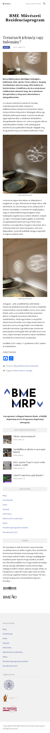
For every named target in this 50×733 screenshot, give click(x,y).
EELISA (44, 550)
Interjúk (6, 509)
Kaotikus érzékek (36, 559)
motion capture (24, 568)
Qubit (25, 571)
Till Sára (42, 575)
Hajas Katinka (13, 556)
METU (15, 568)
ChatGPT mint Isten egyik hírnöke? (28, 475)
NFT (20, 571)
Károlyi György (9, 565)
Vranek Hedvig (9, 578)
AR (22, 547)
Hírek (5, 504)
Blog (6, 47)
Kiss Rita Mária (9, 562)
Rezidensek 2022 (10, 532)
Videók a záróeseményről (24, 436)
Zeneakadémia (26, 578)
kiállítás (19, 562)
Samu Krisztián (38, 571)
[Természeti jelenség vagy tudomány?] (25, 63)
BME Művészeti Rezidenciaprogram (25, 17)
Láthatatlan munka (23, 565)
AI (15, 547)
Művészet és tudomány (28, 366)
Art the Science (18, 370)
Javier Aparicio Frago (20, 559)
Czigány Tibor (30, 550)
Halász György (26, 556)
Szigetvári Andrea (19, 575)
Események (8, 500)
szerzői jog (7, 575)
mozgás (29, 370)
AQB (18, 547)
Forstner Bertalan (14, 553)
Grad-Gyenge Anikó (30, 553)
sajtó (30, 571)
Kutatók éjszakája (39, 562)
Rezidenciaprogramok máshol (15, 527)
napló (16, 571)
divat (39, 550)
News (5, 523)
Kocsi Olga (26, 562)
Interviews (7, 514)
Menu (8, 4)
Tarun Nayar (33, 575)
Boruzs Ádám (19, 550)
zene (18, 578)
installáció (7, 559)
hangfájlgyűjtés (39, 556)
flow (4, 553)
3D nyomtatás (8, 547)
